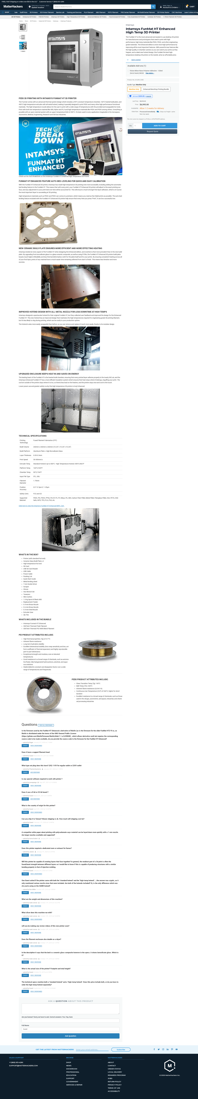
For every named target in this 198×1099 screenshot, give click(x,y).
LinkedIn (168, 1049)
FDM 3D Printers (44, 17)
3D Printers (34, 12)
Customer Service (45, 2)
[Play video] (23, 45)
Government (72, 1082)
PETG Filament (113, 12)
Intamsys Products (65, 21)
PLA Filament (88, 12)
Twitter (159, 1049)
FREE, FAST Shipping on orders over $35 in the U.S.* (19, 2)
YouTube (177, 1049)
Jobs (110, 1078)
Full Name (25, 1025)
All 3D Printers (15, 17)
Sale (16, 12)
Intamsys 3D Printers (57, 17)
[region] (75, 58)
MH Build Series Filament (146, 12)
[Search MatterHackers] (153, 6)
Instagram (163, 1049)
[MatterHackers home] (13, 6)
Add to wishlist (136, 60)
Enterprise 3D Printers (29, 17)
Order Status (114, 1069)
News (68, 1066)
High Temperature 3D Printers (76, 17)
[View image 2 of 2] (23, 36)
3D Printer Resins (163, 12)
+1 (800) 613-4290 (58, 2)
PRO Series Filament (128, 12)
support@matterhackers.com (23, 1066)
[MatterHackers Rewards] (130, 96)
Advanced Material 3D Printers (97, 17)
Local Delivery (115, 1072)
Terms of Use (114, 1088)
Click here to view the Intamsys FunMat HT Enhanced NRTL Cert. (41, 506)
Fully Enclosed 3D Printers (117, 17)
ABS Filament (100, 12)
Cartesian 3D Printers (154, 17)
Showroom (71, 1069)
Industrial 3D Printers (45, 21)
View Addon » (150, 73)
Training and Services (74, 12)
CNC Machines (177, 12)
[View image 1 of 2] (23, 27)
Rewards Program (117, 1075)
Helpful (25, 745)
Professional (72, 1072)
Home (21, 21)
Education (71, 1075)
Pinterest (172, 1049)
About (111, 1062)
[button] (39, 6)
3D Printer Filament (47, 12)
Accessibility (114, 1091)
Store (26, 21)
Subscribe (121, 1050)
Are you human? (47, 1017)
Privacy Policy (114, 1085)
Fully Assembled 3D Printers (136, 17)
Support (70, 1078)
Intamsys (130, 25)
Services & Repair (74, 1085)
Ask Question (70, 1036)
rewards (148, 96)
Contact (112, 1066)
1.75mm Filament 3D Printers (172, 17)
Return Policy (114, 1082)
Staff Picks (23, 12)
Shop (68, 1062)
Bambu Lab (60, 12)
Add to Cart (160, 126)
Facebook (154, 1049)
